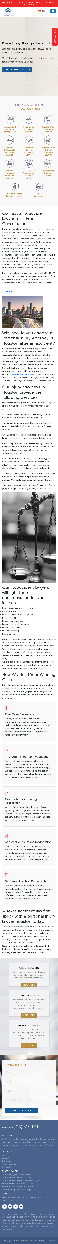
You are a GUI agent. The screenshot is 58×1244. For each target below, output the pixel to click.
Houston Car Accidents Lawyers (29, 129)
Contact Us (7, 291)
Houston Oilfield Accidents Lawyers (14, 195)
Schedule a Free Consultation (17, 69)
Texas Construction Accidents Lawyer (29, 174)
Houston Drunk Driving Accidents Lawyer (48, 151)
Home (4, 1155)
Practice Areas (9, 1164)
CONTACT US (55, 37)
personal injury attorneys (22, 374)
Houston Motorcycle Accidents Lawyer (9, 151)
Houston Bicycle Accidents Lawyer (29, 151)
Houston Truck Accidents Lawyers (48, 129)
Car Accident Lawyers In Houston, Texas (10, 129)
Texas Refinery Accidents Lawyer (48, 173)
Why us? (5, 1158)
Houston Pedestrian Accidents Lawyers (10, 174)
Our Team (6, 1161)
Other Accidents (38, 195)
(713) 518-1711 (25, 1126)
